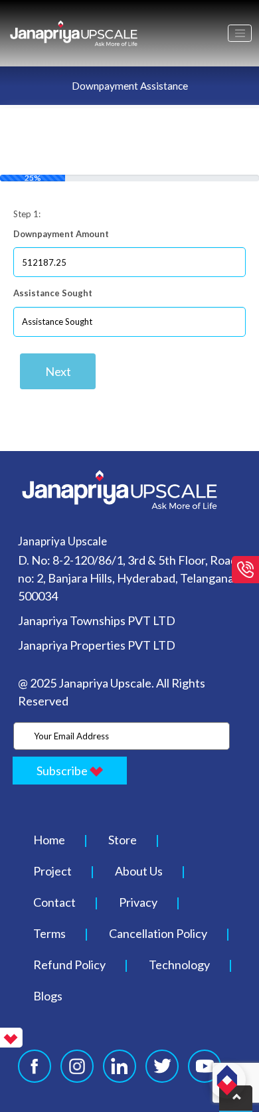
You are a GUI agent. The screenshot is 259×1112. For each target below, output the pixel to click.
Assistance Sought (52, 293)
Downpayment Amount (61, 234)
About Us (139, 871)
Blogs (47, 995)
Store (122, 839)
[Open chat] (227, 1080)
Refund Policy (69, 964)
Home (49, 839)
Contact (54, 902)
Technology (179, 964)
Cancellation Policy (158, 933)
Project (52, 871)
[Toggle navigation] (240, 33)
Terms (49, 933)
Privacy (138, 902)
